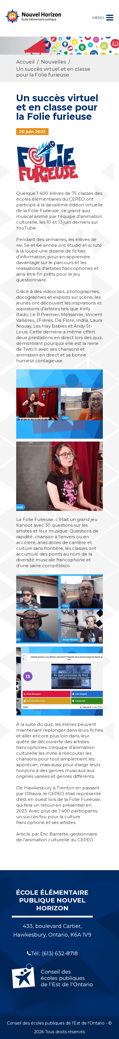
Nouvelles (53, 62)
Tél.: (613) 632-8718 (54, 953)
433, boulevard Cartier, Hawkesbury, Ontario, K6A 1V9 (52, 930)
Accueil (25, 62)
